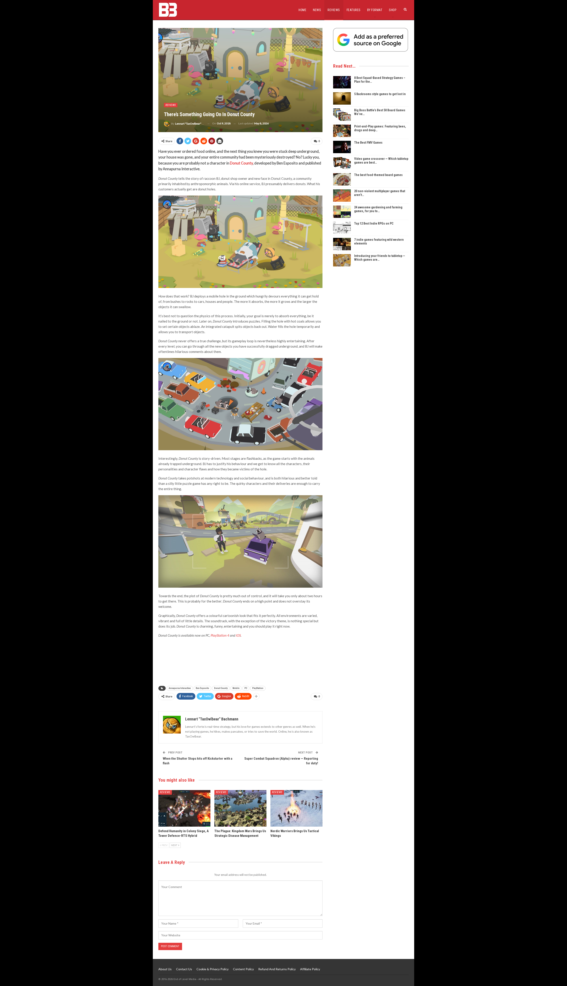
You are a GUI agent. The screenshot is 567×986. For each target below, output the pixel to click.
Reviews (334, 10)
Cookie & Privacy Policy (212, 969)
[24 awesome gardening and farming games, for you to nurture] (342, 211)
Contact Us (184, 969)
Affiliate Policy (310, 969)
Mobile (236, 688)
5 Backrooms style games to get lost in (380, 94)
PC (246, 688)
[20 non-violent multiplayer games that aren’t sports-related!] (342, 195)
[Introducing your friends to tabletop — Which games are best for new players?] (342, 260)
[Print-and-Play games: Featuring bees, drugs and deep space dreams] (342, 131)
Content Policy (243, 969)
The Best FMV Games (368, 142)
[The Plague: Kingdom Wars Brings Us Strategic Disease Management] (240, 808)
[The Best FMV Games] (342, 147)
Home (302, 10)
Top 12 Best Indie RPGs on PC (373, 223)
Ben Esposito (202, 688)
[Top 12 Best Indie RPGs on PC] (342, 228)
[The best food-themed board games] (342, 179)
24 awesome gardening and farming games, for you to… (378, 209)
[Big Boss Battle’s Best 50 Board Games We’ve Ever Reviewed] (342, 114)
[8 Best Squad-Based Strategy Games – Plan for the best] (342, 82)
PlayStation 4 (220, 635)
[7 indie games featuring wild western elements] (342, 244)
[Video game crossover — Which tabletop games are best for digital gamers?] (342, 163)
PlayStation (257, 688)
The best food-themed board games (378, 175)
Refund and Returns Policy (277, 969)
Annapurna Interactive (180, 688)
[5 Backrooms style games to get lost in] (342, 98)
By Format (375, 10)
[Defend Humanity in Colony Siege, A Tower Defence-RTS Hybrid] (184, 808)
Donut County (241, 163)
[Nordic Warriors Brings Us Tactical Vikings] (296, 808)
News (317, 10)
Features (354, 10)
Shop (392, 10)
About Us (165, 969)
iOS (238, 635)
